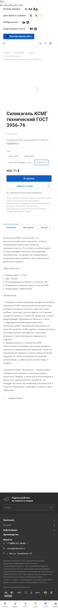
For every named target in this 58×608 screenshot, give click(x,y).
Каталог (7, 525)
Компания (8, 520)
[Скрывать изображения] (27, 22)
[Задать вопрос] (48, 186)
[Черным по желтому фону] (39, 15)
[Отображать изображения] (23, 22)
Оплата (44, 227)
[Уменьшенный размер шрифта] (26, 8)
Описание (11, 227)
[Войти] (50, 43)
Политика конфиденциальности (16, 587)
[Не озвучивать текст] (35, 28)
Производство (10, 534)
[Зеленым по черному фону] (41, 15)
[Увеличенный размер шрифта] (35, 8)
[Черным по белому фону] (31, 15)
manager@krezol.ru (16, 548)
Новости (7, 539)
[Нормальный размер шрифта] (30, 8)
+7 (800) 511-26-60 (16, 543)
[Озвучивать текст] (31, 28)
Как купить (28, 227)
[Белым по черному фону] (33, 15)
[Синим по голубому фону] (36, 15)
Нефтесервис (10, 530)
